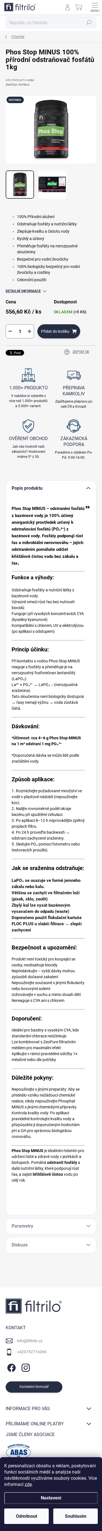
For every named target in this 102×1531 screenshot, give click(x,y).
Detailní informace (23, 291)
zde (28, 1484)
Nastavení (51, 1498)
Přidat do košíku (55, 331)
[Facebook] (11, 1367)
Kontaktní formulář (34, 1387)
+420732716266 (31, 1352)
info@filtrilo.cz (29, 1341)
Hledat (89, 23)
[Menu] (95, 7)
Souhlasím (75, 1516)
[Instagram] (25, 1367)
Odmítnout (26, 1516)
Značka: (17, 84)
